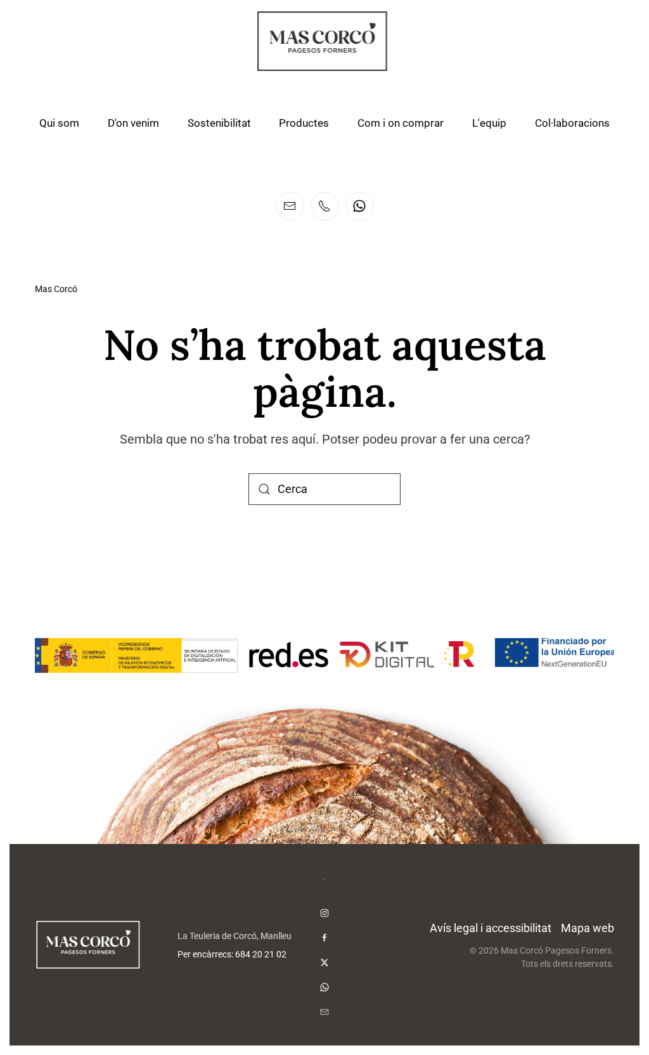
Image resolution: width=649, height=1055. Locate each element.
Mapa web (587, 928)
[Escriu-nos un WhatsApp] (359, 206)
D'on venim (133, 123)
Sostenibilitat (219, 123)
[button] (324, 879)
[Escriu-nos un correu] (290, 206)
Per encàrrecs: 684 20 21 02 (231, 954)
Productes (304, 123)
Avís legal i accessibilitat (490, 928)
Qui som (59, 123)
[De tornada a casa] (324, 41)
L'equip (489, 123)
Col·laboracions (572, 123)
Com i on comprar (400, 123)
